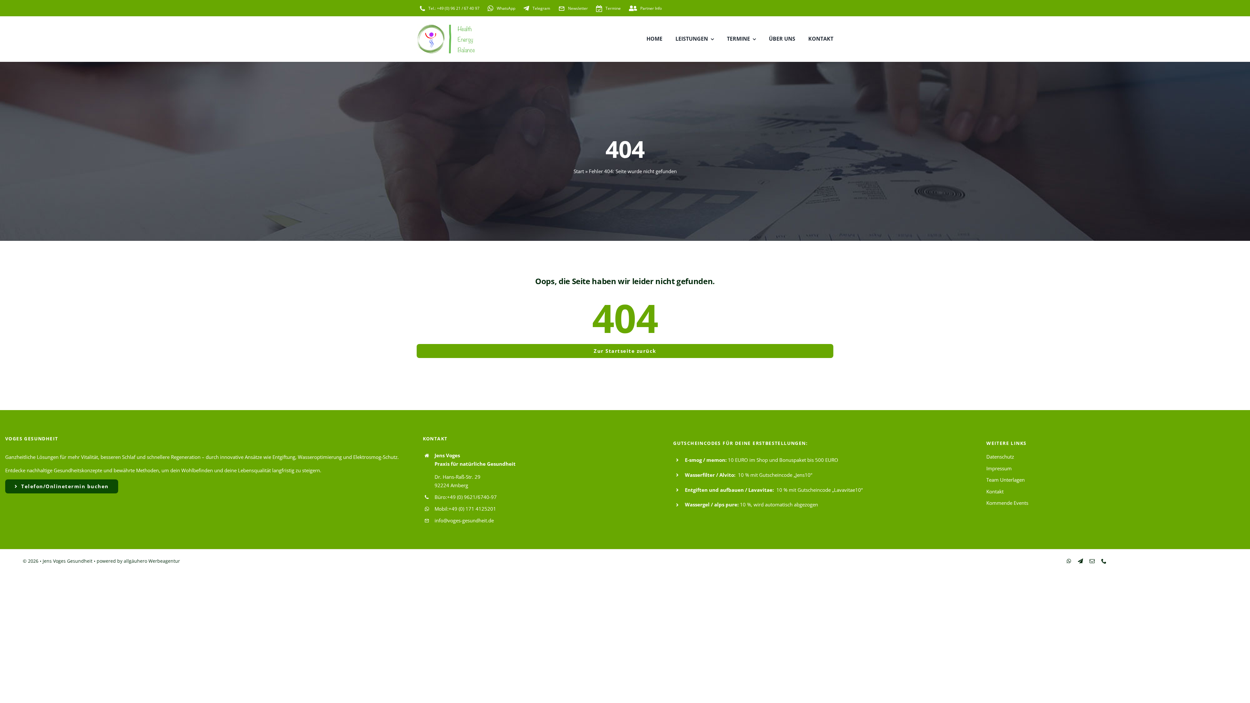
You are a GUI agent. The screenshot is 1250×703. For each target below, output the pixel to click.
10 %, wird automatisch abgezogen (779, 504)
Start (579, 171)
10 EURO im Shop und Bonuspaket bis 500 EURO (783, 460)
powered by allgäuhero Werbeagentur (138, 561)
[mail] (1092, 561)
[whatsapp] (1069, 561)
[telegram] (1080, 561)
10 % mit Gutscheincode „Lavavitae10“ (819, 490)
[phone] (1103, 561)
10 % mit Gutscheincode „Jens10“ (775, 475)
